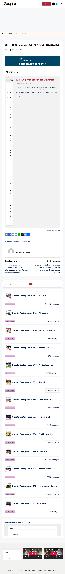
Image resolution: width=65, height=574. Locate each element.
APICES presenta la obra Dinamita (35, 79)
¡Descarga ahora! (10, 304)
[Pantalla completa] (40, 557)
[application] (32, 553)
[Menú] (62, 3)
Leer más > (19, 96)
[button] (46, 4)
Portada (4, 34)
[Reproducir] (25, 557)
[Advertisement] (32, 20)
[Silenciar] (38, 557)
